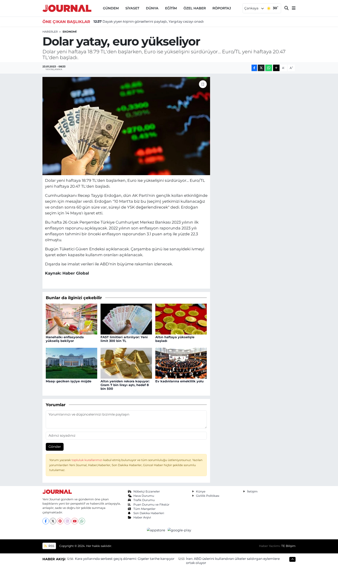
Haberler (50, 31)
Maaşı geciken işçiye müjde (68, 381)
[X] (53, 521)
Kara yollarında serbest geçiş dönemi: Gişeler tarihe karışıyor (124, 559)
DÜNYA (152, 8)
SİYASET (132, 8)
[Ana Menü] (292, 8)
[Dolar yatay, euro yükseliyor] (126, 126)
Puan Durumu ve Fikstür (151, 504)
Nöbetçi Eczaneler (146, 491)
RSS (51, 546)
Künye (200, 491)
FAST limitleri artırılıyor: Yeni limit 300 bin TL (124, 339)
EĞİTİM (171, 8)
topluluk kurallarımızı (87, 460)
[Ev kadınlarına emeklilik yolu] (181, 363)
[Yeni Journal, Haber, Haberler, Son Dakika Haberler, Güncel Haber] (66, 8)
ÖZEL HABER (194, 8)
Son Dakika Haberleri (148, 513)
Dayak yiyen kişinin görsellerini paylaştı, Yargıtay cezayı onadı (148, 21)
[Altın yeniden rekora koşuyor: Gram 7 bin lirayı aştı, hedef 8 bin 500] (126, 363)
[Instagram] (67, 521)
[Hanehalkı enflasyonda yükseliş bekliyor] (71, 319)
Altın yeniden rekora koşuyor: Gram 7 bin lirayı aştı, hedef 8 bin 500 (125, 385)
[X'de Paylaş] (261, 68)
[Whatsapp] (82, 521)
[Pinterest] (60, 521)
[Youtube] (74, 521)
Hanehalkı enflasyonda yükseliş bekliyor (65, 339)
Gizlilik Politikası (207, 496)
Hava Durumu (143, 496)
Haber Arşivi (142, 517)
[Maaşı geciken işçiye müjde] (71, 363)
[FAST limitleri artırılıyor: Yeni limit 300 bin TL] (126, 319)
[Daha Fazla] (276, 68)
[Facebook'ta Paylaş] (254, 68)
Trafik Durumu (144, 500)
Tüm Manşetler (144, 509)
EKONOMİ (70, 31)
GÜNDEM (111, 8)
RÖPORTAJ (221, 8)
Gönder (55, 447)
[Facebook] (45, 521)
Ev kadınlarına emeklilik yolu (179, 381)
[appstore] (156, 530)
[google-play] (179, 530)
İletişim (252, 491)
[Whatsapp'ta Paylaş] (268, 68)
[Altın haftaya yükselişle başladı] (181, 319)
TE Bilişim (288, 546)
